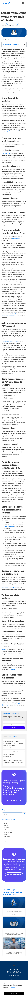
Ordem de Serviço (8, 830)
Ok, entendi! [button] (14, 993)
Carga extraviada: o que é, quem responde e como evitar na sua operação (14, 913)
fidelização (12, 669)
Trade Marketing (13, 24)
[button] (23, 3)
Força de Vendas (8, 832)
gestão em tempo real (13, 131)
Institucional (7, 836)
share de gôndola (9, 527)
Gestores (3, 649)
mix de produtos (7, 153)
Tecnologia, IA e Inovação (10, 839)
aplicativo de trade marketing (11, 342)
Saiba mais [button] (12, 988)
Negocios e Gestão (8, 841)
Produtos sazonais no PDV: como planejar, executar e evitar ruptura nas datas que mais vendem (14, 933)
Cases (5, 823)
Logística (6, 825)
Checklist (6, 834)
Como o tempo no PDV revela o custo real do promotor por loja (14, 953)
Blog (7, 24)
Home (3, 24)
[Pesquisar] (24, 814)
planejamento (16, 239)
